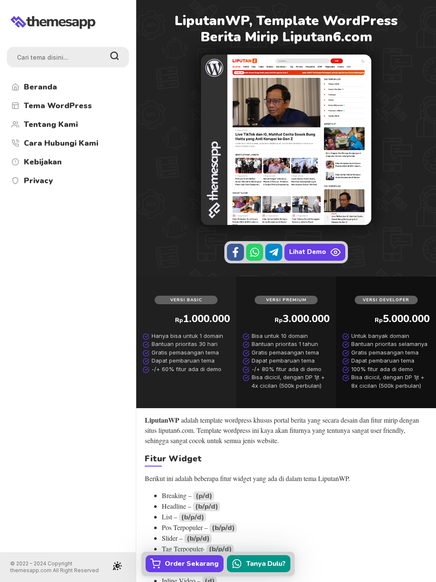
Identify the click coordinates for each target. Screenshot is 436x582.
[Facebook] (235, 252)
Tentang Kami (51, 124)
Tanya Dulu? (266, 563)
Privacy (38, 181)
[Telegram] (273, 252)
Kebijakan (43, 162)
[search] (114, 57)
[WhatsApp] (254, 252)
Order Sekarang (191, 563)
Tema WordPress (58, 106)
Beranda (40, 87)
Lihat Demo (307, 252)
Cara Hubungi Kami (61, 143)
